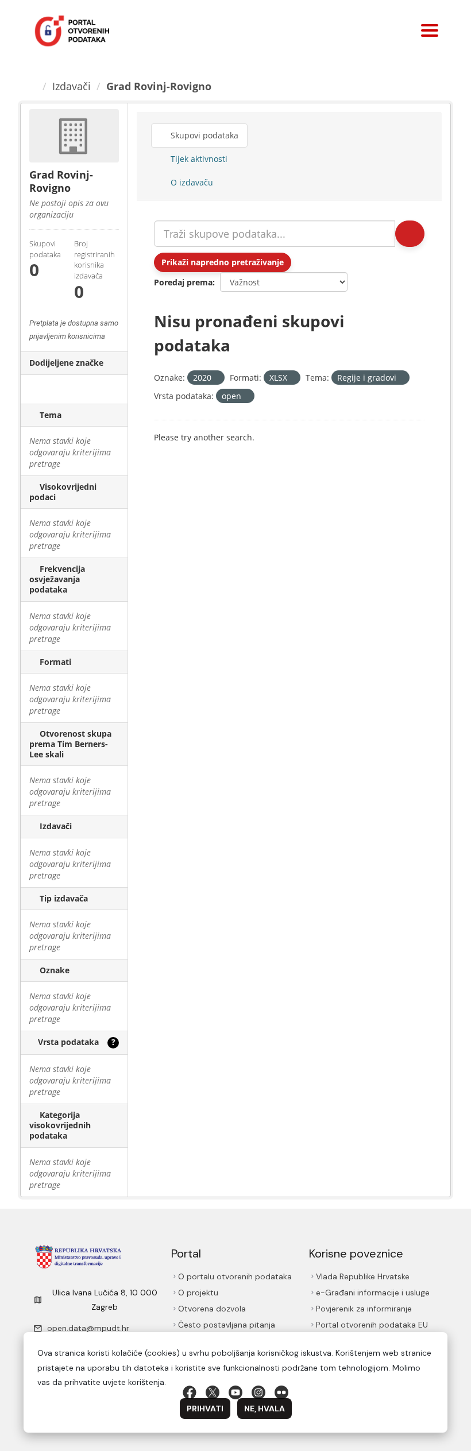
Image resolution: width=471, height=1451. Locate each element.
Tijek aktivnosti (197, 158)
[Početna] (33, 86)
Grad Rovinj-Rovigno (158, 86)
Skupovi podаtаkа (203, 135)
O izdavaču (190, 182)
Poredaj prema (183, 282)
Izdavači (71, 86)
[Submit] (409, 233)
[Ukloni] (216, 378)
